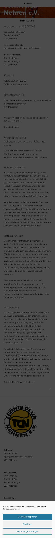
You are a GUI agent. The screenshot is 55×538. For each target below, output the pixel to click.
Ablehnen (27, 524)
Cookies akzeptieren (27, 517)
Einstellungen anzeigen (28, 531)
